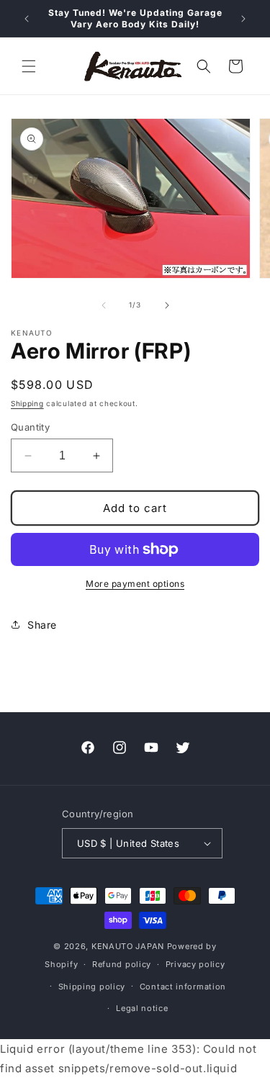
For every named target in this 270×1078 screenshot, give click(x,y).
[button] (29, 66)
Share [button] (42, 625)
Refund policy (121, 964)
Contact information (183, 987)
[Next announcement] (243, 19)
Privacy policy (195, 964)
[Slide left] (104, 305)
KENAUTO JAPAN (127, 946)
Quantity (30, 427)
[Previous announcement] (26, 19)
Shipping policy (92, 987)
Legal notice (142, 1008)
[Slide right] (167, 305)
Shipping (27, 403)
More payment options (135, 583)
